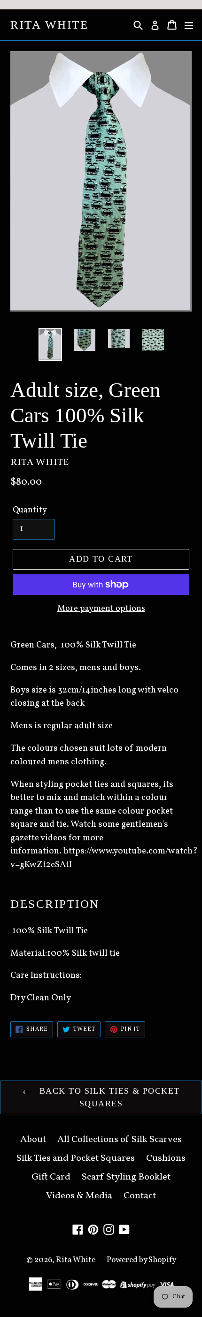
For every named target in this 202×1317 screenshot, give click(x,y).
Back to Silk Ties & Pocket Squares (108, 1097)
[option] (50, 344)
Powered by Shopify (141, 1260)
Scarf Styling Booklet (126, 1177)
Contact (140, 1196)
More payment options (101, 609)
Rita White (49, 24)
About (33, 1139)
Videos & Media (79, 1196)
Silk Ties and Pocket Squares (75, 1158)
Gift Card (50, 1177)
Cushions (166, 1158)
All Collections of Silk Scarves (119, 1139)
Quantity (30, 510)
